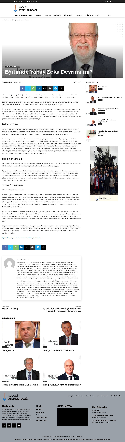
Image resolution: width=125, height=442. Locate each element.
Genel (45, 381)
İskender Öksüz (7, 82)
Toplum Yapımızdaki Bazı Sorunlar (20, 385)
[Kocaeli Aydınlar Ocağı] (28, 8)
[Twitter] (108, 1)
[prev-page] (87, 140)
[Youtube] (110, 1)
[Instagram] (105, 1)
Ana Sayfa (4, 20)
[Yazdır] (50, 88)
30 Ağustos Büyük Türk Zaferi (59, 350)
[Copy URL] (61, 88)
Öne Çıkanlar (16, 66)
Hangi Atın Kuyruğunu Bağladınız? (62, 385)
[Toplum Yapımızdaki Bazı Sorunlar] (21, 368)
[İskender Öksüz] (9, 278)
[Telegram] (55, 88)
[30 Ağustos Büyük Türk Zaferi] (62, 334)
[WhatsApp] (33, 88)
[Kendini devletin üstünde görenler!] (91, 134)
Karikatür (101, 135)
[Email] (44, 88)
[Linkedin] (39, 88)
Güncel (11, 20)
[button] (109, 15)
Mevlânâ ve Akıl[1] (10, 309)
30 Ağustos (8, 350)
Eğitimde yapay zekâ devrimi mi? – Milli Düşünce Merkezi (22, 238)
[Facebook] (103, 1)
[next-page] (89, 140)
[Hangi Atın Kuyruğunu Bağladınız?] (62, 368)
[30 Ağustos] (21, 334)
